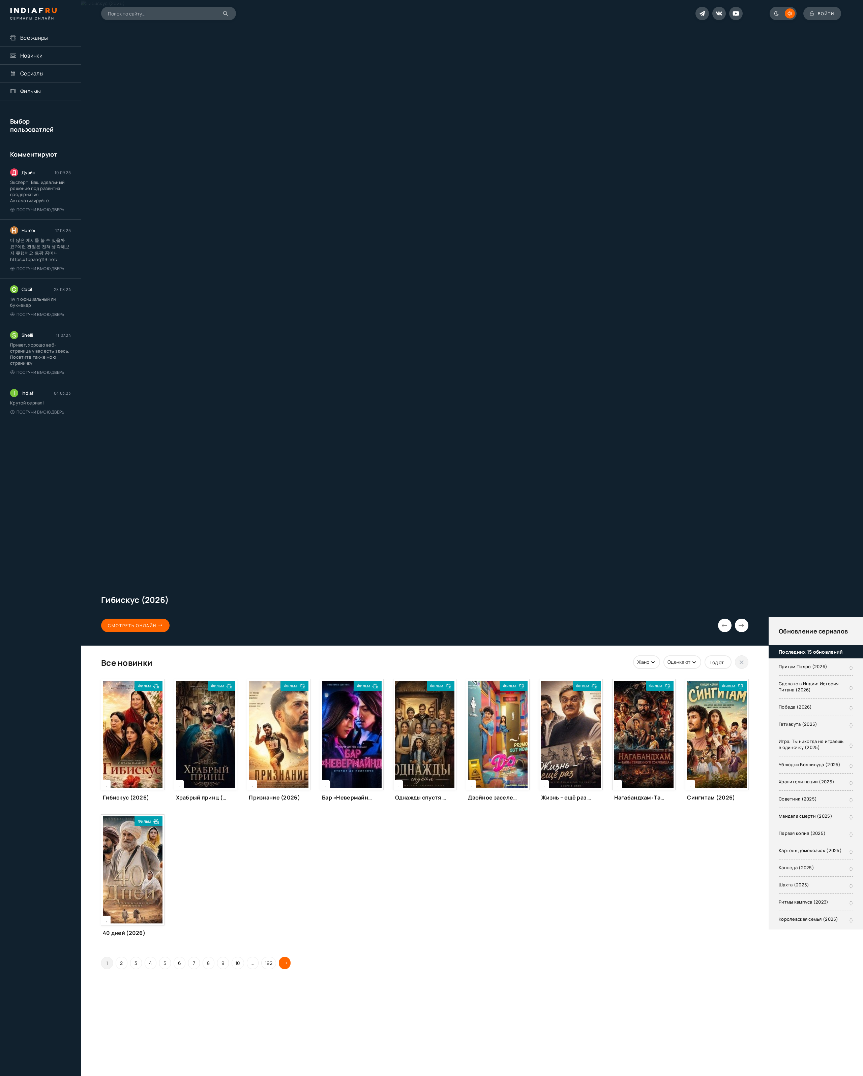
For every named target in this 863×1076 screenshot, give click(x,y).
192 (269, 963)
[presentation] (725, 625)
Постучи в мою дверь (40, 210)
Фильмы (30, 91)
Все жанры (34, 37)
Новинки (31, 55)
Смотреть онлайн (132, 625)
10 (237, 963)
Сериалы (31, 73)
